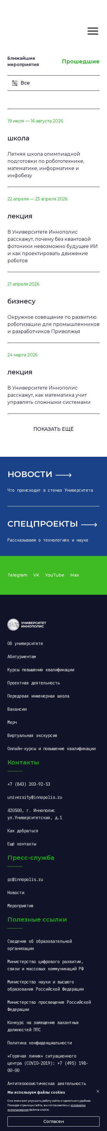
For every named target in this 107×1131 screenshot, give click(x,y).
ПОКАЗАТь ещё (53, 429)
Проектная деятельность (33, 683)
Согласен (53, 1121)
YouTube (54, 575)
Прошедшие (81, 61)
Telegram (17, 575)
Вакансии (16, 709)
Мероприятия (20, 905)
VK (36, 575)
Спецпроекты (42, 524)
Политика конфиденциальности (39, 1043)
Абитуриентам (21, 656)
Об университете (25, 643)
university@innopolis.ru (34, 797)
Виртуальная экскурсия (32, 735)
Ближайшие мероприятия (23, 61)
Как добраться (22, 830)
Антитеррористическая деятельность (46, 1083)
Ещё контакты (21, 844)
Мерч (12, 722)
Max (74, 575)
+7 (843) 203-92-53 (28, 784)
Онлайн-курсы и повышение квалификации (51, 748)
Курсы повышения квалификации (40, 669)
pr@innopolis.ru (25, 879)
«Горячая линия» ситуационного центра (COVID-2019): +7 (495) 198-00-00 (47, 1063)
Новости (29, 474)
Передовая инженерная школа (38, 696)
